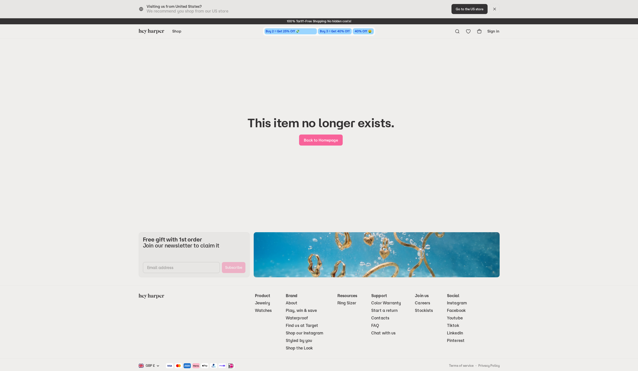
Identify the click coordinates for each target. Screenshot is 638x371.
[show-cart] (479, 31)
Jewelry (262, 303)
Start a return (384, 310)
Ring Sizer (346, 303)
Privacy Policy (489, 365)
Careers (422, 303)
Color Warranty (386, 303)
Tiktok (453, 325)
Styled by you (299, 340)
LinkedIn (455, 333)
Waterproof (297, 318)
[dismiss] (495, 9)
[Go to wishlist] (468, 31)
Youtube (455, 318)
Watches (263, 310)
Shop (176, 31)
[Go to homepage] (151, 31)
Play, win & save (301, 310)
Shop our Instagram (304, 333)
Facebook (456, 310)
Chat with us (383, 333)
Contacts (380, 318)
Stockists (424, 310)
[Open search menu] (457, 31)
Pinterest (456, 340)
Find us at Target (302, 325)
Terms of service (461, 365)
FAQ (375, 325)
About (291, 303)
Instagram (457, 303)
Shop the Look (299, 348)
